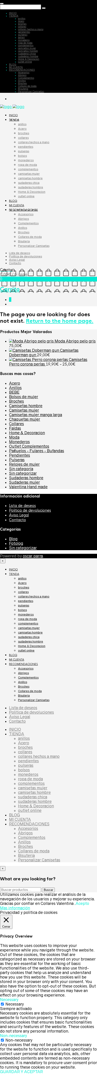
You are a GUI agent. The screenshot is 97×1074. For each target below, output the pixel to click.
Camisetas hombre (25, 406)
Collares (16, 424)
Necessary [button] (9, 999)
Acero (21, 21)
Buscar (48, 890)
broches (22, 24)
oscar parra (33, 556)
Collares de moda (27, 86)
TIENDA (13, 15)
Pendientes (19, 455)
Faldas (15, 428)
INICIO (13, 13)
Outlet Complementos (29, 446)
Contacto (15, 263)
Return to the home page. (59, 321)
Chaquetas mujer (24, 419)
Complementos (26, 78)
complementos (25, 45)
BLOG (12, 64)
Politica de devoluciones (25, 256)
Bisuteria (23, 88)
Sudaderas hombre (26, 478)
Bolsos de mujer (23, 397)
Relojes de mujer (24, 464)
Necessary (14, 1004)
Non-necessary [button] (13, 1035)
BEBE (14, 392)
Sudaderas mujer (24, 482)
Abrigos (22, 75)
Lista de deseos (19, 253)
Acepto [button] (82, 903)
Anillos (22, 80)
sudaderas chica (27, 53)
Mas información (15, 908)
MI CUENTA (16, 67)
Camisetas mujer (24, 410)
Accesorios (23, 72)
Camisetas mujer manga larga (35, 415)
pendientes (24, 32)
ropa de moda (25, 42)
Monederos (19, 442)
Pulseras (17, 460)
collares (22, 26)
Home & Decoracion (28, 59)
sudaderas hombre (28, 56)
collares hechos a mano (30, 29)
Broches (22, 83)
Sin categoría (21, 469)
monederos (24, 40)
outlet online (25, 61)
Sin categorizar (23, 473)
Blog (13, 539)
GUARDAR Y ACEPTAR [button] (21, 1071)
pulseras (22, 34)
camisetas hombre (28, 51)
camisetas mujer (27, 48)
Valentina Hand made (28, 487)
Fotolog (16, 543)
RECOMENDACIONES (22, 69)
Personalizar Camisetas (31, 91)
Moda (14, 437)
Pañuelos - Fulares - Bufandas (36, 451)
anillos (21, 18)
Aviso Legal (17, 259)
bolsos (21, 37)
